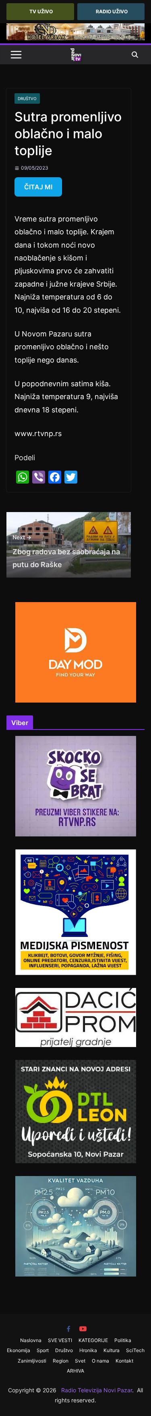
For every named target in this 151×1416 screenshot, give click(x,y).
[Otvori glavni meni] (16, 54)
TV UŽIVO (41, 11)
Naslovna (30, 1340)
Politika (122, 1340)
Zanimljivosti (32, 1361)
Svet (80, 1361)
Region (60, 1361)
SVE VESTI (60, 1340)
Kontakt (124, 1361)
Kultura (111, 1350)
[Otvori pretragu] (135, 54)
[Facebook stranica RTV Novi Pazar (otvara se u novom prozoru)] (68, 1329)
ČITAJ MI (38, 187)
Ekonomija (18, 1350)
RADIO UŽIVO (112, 11)
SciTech (135, 1350)
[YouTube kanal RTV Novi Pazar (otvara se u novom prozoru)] (83, 1329)
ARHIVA (75, 1371)
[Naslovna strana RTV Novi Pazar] (75, 54)
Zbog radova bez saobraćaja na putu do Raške (66, 551)
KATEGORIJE (93, 1340)
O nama (100, 1361)
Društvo (27, 98)
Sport (43, 1350)
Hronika (88, 1350)
